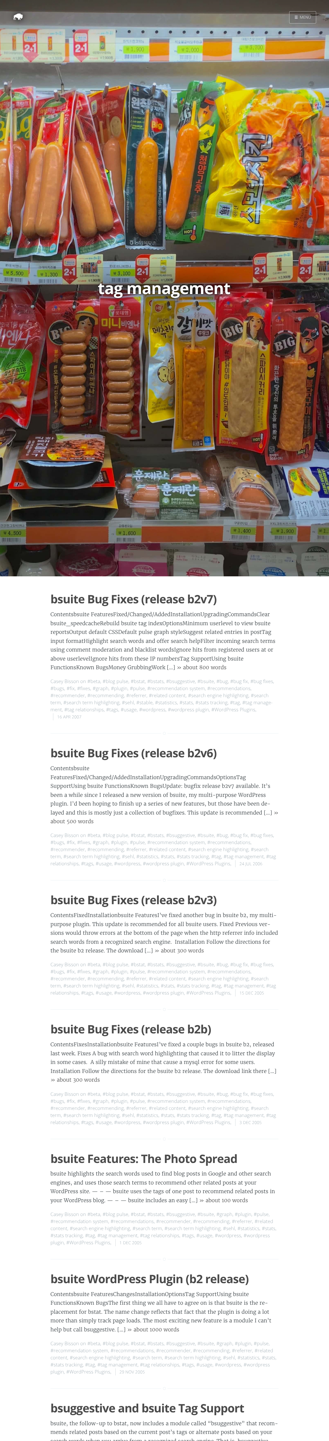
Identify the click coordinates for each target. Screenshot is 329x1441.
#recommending (105, 695)
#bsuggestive (180, 681)
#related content (167, 695)
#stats (186, 702)
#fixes (83, 688)
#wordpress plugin (188, 710)
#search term (147, 1228)
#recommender (67, 695)
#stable (144, 702)
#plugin (119, 688)
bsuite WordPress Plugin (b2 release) (149, 1279)
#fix (71, 688)
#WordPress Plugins (233, 710)
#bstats (155, 681)
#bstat (138, 681)
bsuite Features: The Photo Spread (143, 1158)
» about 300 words (179, 951)
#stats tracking (211, 702)
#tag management (244, 856)
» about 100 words (223, 1200)
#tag (235, 702)
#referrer (136, 695)
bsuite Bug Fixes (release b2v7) (133, 599)
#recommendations (229, 688)
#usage (129, 710)
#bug (222, 681)
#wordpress (152, 710)
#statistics (166, 702)
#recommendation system (176, 688)
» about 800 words (202, 667)
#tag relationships (84, 710)
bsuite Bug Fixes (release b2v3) (133, 900)
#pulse (137, 688)
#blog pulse (115, 681)
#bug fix (239, 681)
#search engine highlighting (218, 695)
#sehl (128, 702)
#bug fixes (261, 681)
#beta (93, 681)
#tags (112, 710)
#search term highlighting (91, 702)
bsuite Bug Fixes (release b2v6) (133, 753)
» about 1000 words (153, 1330)
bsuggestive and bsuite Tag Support (147, 1408)
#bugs (57, 688)
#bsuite (205, 681)
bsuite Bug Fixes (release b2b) (130, 1029)
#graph (101, 688)
